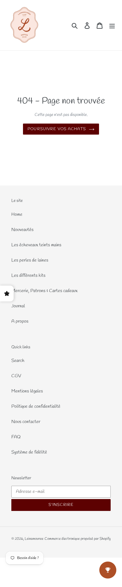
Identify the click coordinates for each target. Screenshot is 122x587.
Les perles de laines (29, 260)
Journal (18, 306)
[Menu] (112, 25)
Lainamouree (34, 538)
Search (17, 361)
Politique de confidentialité (35, 406)
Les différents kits (28, 276)
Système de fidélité (29, 452)
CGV (16, 376)
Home (16, 214)
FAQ (16, 437)
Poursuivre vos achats (57, 129)
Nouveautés (22, 230)
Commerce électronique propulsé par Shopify (78, 538)
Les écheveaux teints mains (36, 245)
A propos (19, 321)
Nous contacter (25, 422)
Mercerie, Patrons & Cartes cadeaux (44, 291)
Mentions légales (27, 391)
